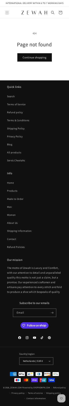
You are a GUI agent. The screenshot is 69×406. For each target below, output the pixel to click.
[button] (7, 13)
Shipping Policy (16, 128)
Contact (11, 239)
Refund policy (15, 112)
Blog (9, 144)
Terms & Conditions (18, 120)
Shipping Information (19, 230)
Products (12, 190)
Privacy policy (18, 393)
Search (11, 96)
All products (14, 152)
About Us (12, 222)
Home (10, 182)
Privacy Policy (14, 136)
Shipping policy (53, 393)
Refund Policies (16, 247)
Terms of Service (16, 104)
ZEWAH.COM (16, 387)
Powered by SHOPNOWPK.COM (36, 387)
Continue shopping (35, 57)
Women (11, 214)
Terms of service (35, 393)
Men (9, 207)
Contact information (36, 398)
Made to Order (15, 199)
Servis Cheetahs (16, 160)
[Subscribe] (52, 313)
